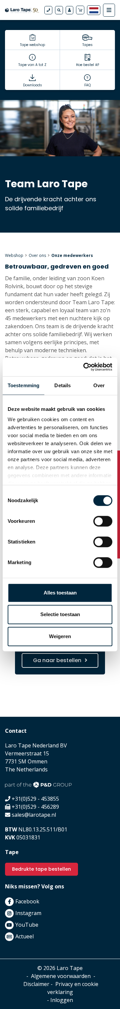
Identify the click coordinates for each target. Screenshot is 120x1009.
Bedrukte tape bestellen (41, 869)
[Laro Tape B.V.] (22, 10)
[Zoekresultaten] (59, 10)
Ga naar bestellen (57, 660)
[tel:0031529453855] (48, 10)
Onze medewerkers (72, 255)
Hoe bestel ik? (87, 64)
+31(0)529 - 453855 (35, 798)
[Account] (69, 10)
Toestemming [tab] (23, 385)
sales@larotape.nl (34, 814)
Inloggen (61, 1000)
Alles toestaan (60, 592)
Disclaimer (36, 984)
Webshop (14, 255)
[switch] (102, 521)
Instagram (28, 913)
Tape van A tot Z (32, 64)
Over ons (37, 255)
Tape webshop (32, 44)
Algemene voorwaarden (61, 976)
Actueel (24, 936)
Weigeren (60, 636)
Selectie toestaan (60, 614)
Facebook (27, 901)
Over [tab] (99, 385)
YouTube (26, 924)
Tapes (87, 44)
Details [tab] (62, 385)
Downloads (32, 85)
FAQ (87, 85)
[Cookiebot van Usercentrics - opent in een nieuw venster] (84, 367)
